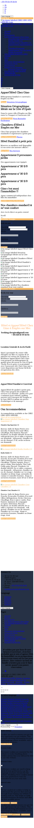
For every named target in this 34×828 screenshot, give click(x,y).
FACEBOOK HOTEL (13, 75)
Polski (30, 713)
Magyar (28, 707)
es (5, 9)
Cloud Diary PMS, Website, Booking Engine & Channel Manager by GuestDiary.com (15, 680)
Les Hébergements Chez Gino (17, 37)
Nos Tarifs (5, 151)
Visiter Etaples (7, 119)
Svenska (26, 715)
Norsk (10, 711)
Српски (3, 717)
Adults (3, 231)
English (8, 599)
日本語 (11, 713)
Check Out (5, 229)
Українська (4, 713)
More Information (8, 446)
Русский (12, 715)
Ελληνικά (16, 701)
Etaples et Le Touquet (14, 67)
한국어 (16, 713)
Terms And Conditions (16, 684)
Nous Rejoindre (7, 374)
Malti (25, 705)
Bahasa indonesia (15, 709)
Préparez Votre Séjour (17, 69)
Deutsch (8, 597)
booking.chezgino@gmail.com (17, 589)
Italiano (8, 604)
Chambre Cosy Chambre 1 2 (19, 43)
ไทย (30, 711)
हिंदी (24, 707)
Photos (7, 33)
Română (19, 715)
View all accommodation (11, 417)
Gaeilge (10, 703)
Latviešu (24, 703)
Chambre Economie (16, 48)
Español (8, 601)
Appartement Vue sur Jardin (19, 50)
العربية (26, 701)
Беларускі (12, 707)
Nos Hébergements (8, 137)
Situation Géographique (15, 62)
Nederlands (18, 711)
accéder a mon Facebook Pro (12, 201)
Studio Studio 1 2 (15, 41)
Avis (6, 60)
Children (4, 239)
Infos (7, 58)
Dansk (10, 701)
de (6, 5)
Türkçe (26, 711)
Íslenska (4, 711)
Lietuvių (16, 703)
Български (4, 707)
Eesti (22, 701)
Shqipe (9, 717)
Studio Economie (15, 52)
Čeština (19, 707)
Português (23, 713)
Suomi (3, 703)
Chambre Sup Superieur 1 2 (19, 39)
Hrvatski (4, 709)
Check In (4, 227)
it (5, 13)
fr (5, 11)
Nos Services (10, 66)
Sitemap (19, 682)
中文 (2, 719)
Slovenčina (27, 717)
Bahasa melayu (16, 705)
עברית (25, 709)
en (6, 7)
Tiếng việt (5, 715)
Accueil (8, 31)
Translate (18, 727)
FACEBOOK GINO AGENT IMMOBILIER (15, 72)
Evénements (10, 35)
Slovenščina (17, 717)
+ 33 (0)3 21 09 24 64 (9, 2)
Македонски (5, 705)
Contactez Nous (11, 64)
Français (8, 603)
